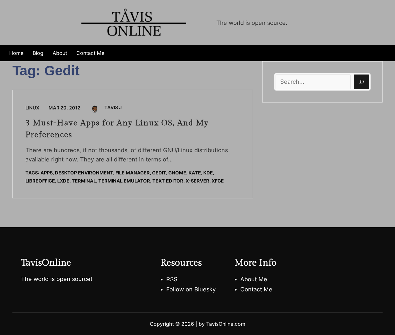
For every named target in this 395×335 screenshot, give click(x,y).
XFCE (218, 181)
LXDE (63, 181)
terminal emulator (124, 181)
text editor (167, 181)
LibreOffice (40, 181)
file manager (132, 173)
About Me (253, 279)
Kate (195, 173)
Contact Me (256, 289)
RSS (172, 279)
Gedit (159, 173)
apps (46, 173)
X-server (197, 181)
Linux (32, 108)
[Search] (361, 82)
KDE (208, 173)
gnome (177, 173)
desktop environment (84, 173)
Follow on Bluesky (191, 289)
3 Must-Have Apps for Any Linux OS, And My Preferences (117, 128)
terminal (84, 181)
